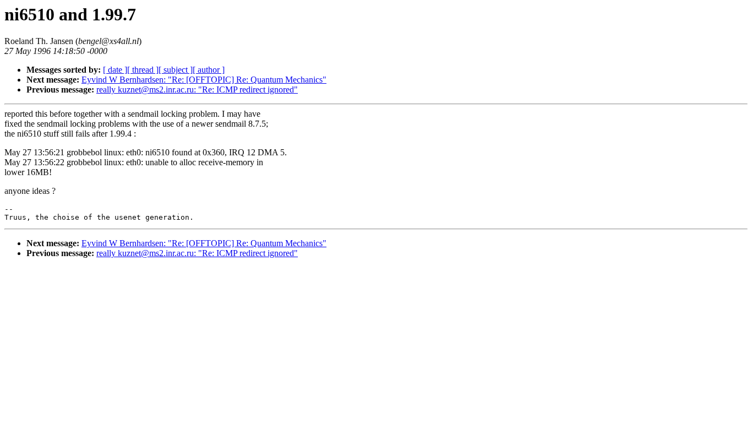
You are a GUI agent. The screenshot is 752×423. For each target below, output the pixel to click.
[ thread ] (143, 69)
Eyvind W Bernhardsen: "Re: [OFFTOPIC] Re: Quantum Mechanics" (203, 79)
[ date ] (115, 69)
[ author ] (209, 69)
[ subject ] (176, 69)
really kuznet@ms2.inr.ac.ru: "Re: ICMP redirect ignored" (197, 89)
